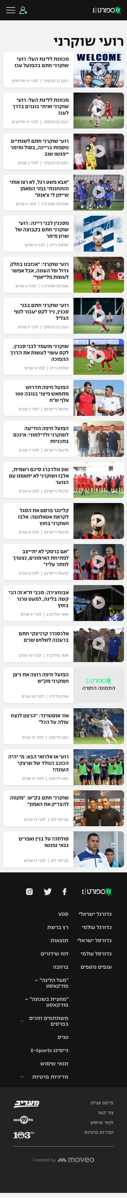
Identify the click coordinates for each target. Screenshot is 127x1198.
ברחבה (60, 967)
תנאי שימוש (54, 1063)
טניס (63, 1037)
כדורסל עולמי (96, 954)
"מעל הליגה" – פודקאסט (51, 983)
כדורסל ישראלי (94, 940)
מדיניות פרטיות (50, 1077)
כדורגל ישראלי (95, 914)
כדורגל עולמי (97, 927)
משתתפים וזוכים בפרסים (48, 1021)
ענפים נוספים (96, 967)
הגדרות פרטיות (98, 1132)
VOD (63, 914)
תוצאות (59, 940)
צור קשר (105, 1112)
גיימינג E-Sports (49, 1050)
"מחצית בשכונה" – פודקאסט (46, 1002)
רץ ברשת (57, 927)
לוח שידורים (54, 954)
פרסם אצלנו (101, 1103)
